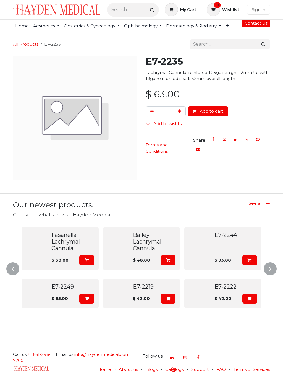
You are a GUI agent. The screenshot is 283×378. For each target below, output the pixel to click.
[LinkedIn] (235, 139)
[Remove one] (152, 111)
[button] (86, 260)
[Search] (152, 10)
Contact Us (256, 23)
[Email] (198, 149)
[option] (141, 268)
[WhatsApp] (247, 139)
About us (128, 369)
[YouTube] (173, 369)
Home (104, 369)
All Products (25, 44)
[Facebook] (213, 139)
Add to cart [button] (211, 111)
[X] (224, 139)
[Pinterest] (258, 139)
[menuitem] (22, 26)
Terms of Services (252, 369)
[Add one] (179, 111)
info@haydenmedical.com (102, 354)
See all (256, 203)
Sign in (258, 9)
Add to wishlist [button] (167, 123)
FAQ (221, 369)
